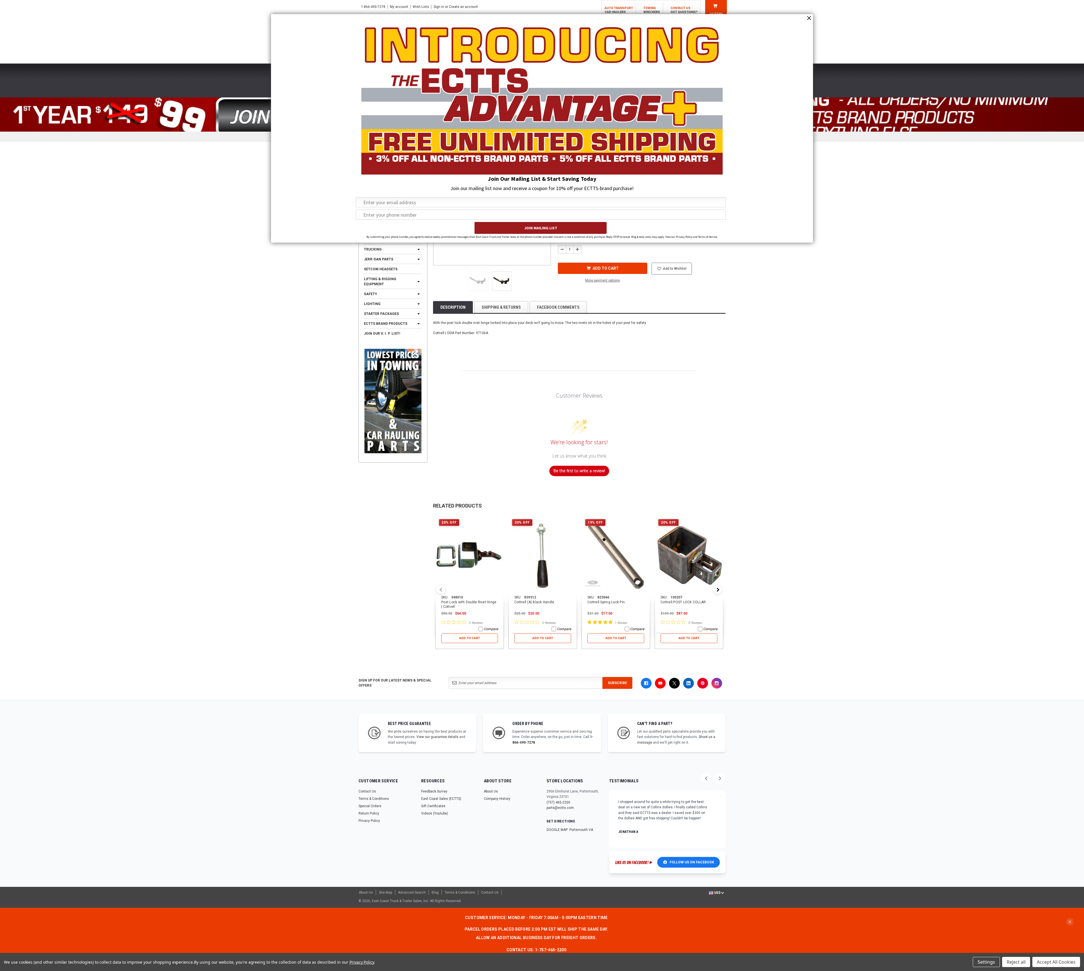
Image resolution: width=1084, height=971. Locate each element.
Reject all (1016, 962)
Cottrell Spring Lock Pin (606, 602)
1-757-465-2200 (550, 950)
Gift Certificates (433, 806)
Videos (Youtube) (434, 813)
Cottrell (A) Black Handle (534, 602)
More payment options (602, 280)
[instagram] (716, 683)
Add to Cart (469, 638)
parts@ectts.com (560, 808)
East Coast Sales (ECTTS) (441, 799)
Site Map (385, 892)
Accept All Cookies (1056, 962)
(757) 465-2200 (558, 802)
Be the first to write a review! (579, 470)
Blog (435, 892)
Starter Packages (381, 314)
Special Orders (370, 806)
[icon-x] (674, 683)
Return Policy (369, 813)
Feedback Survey (434, 791)
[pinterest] (702, 683)
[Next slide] (719, 778)
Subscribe (617, 683)
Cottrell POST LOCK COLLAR (683, 602)
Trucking (373, 249)
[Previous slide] (706, 778)
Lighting (372, 304)
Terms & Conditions (374, 799)
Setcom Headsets (380, 269)
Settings (986, 962)
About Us (491, 791)
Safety (370, 294)
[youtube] (660, 683)
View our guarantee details (437, 737)
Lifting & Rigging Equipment (380, 281)
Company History (497, 799)
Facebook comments (558, 307)
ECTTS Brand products (385, 324)
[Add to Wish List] (500, 519)
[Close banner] (1070, 922)
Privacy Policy (369, 821)
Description (452, 307)
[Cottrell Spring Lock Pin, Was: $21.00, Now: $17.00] (615, 555)
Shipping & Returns (501, 307)
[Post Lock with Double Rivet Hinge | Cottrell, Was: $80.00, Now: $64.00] (469, 555)
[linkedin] (688, 683)
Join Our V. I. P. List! (382, 334)
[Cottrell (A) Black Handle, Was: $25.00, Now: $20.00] (542, 555)
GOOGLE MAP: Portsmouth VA (570, 830)
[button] (478, 281)
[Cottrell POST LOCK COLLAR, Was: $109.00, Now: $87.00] (689, 555)
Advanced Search (412, 892)
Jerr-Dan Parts (378, 259)
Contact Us (367, 791)
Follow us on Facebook (692, 862)
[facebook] (646, 683)
